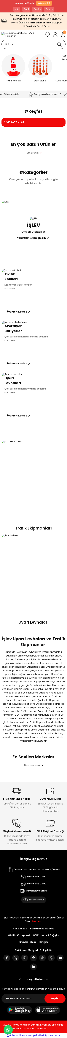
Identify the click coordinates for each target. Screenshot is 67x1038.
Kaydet (55, 998)
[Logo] (21, 35)
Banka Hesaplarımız (42, 928)
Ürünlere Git (44, 3)
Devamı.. (37, 921)
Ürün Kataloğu (27, 942)
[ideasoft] (14, 1035)
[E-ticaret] (33, 1035)
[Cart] (63, 34)
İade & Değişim (50, 935)
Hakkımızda (20, 928)
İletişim (43, 942)
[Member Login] (55, 34)
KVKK (36, 935)
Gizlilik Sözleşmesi (19, 935)
